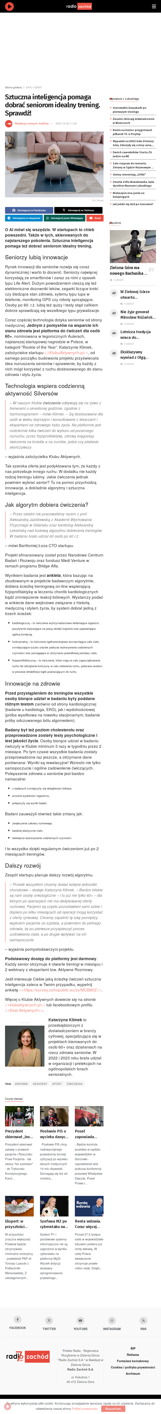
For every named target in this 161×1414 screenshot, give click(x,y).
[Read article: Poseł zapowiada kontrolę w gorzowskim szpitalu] (89, 1116)
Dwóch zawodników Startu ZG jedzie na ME (132, 154)
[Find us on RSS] (143, 1320)
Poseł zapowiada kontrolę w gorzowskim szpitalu (85, 1134)
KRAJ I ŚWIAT (34, 87)
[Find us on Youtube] (80, 1320)
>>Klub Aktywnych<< (24, 1010)
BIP (133, 1348)
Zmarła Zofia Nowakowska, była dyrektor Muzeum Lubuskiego (133, 183)
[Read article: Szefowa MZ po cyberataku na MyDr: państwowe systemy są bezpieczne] (54, 1206)
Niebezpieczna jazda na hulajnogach (128, 194)
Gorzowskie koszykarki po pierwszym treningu (129, 109)
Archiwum (133, 1373)
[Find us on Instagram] (112, 1320)
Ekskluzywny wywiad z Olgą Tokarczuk (132, 355)
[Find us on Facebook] (18, 1319)
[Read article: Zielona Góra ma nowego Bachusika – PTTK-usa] (133, 246)
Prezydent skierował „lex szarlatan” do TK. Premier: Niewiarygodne (18, 1134)
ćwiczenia (75, 1083)
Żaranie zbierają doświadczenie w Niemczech (134, 120)
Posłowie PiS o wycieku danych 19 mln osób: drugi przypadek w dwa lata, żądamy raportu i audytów (54, 1134)
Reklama (133, 1354)
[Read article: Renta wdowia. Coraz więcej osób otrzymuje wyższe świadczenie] (89, 1206)
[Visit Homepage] (83, 6)
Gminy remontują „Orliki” (129, 174)
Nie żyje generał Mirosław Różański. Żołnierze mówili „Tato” (137, 314)
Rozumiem (113, 1409)
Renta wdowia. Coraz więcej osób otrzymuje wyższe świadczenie (88, 1224)
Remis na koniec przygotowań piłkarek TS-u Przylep (132, 131)
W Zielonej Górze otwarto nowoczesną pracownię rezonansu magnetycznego (135, 294)
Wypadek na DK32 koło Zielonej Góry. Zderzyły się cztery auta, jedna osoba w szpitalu (133, 143)
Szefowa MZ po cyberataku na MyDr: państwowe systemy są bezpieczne (53, 1224)
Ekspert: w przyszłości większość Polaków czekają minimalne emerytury (15, 1224)
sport (57, 1083)
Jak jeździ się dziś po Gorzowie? (133, 204)
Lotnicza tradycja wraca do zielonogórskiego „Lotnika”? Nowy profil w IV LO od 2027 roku (135, 334)
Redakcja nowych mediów (32, 123)
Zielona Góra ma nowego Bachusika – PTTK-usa (128, 270)
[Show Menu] (154, 6)
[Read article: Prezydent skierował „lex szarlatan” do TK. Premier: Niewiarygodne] (19, 1116)
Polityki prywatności (84, 1408)
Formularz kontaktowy (133, 1361)
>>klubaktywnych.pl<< (25, 1004)
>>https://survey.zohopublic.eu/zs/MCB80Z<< (60, 989)
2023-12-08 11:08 (66, 123)
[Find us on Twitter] (49, 1320)
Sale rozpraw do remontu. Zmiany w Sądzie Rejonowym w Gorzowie (133, 165)
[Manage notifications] (7, 1406)
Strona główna (13, 87)
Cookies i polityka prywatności (133, 1367)
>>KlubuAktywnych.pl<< (66, 352)
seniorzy (40, 1083)
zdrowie (21, 1083)
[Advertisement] (83, 48)
